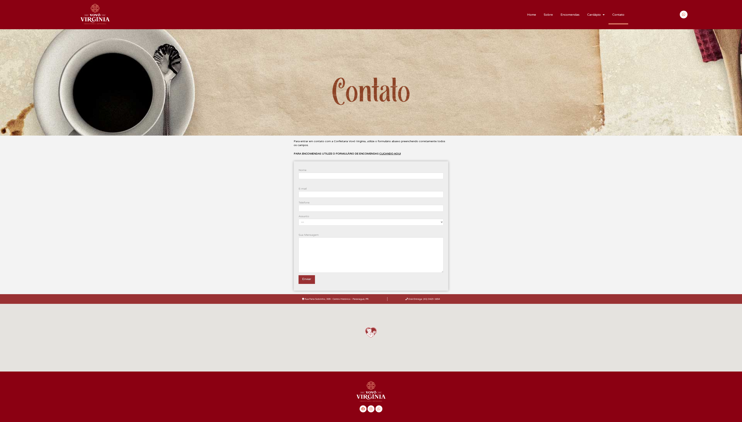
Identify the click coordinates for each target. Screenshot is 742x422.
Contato (618, 15)
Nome (302, 170)
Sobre (548, 15)
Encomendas (570, 15)
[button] (371, 332)
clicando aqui (390, 153)
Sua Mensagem (309, 235)
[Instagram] (371, 408)
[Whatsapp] (378, 408)
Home (531, 15)
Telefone (304, 202)
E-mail (303, 188)
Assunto (304, 216)
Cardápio (594, 15)
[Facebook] (363, 408)
